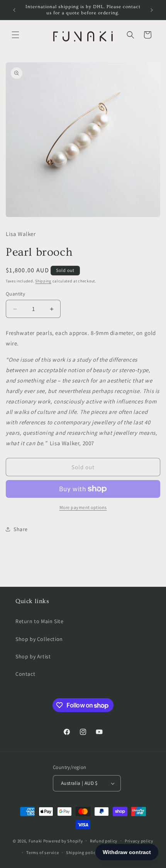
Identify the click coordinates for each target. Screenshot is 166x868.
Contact (25, 673)
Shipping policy (82, 852)
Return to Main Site (39, 621)
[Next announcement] (151, 10)
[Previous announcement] (14, 10)
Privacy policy (139, 841)
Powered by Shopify (63, 840)
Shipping (43, 281)
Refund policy (103, 841)
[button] (15, 34)
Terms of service (42, 852)
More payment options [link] (83, 507)
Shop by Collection (39, 639)
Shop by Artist (33, 656)
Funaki (35, 840)
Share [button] (21, 529)
